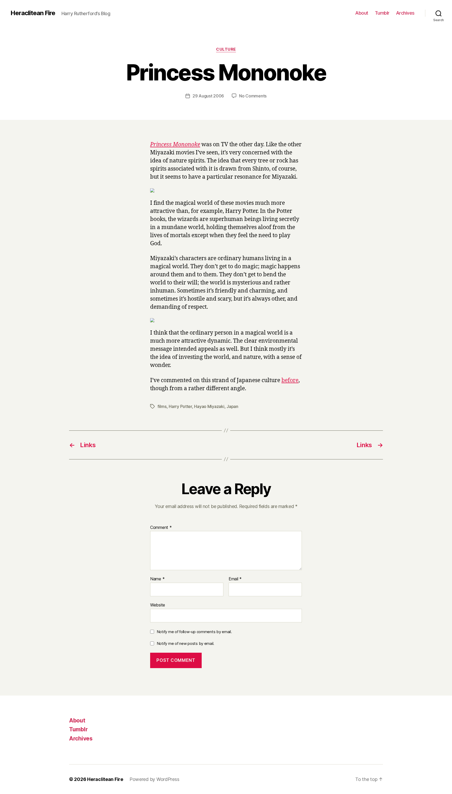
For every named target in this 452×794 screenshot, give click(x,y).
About (361, 13)
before (289, 380)
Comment (161, 527)
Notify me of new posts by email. (185, 643)
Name (157, 579)
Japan (232, 406)
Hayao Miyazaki (209, 406)
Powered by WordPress (154, 779)
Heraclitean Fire (32, 13)
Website (157, 604)
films (162, 406)
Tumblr (382, 13)
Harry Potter (180, 406)
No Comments (253, 95)
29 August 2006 (208, 95)
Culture (226, 49)
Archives (405, 13)
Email (235, 579)
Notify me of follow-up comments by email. (194, 631)
